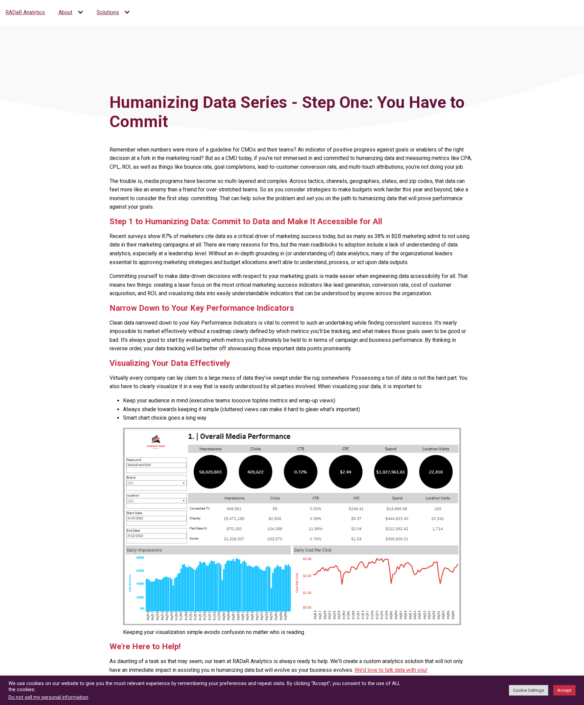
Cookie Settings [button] (528, 690)
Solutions (108, 12)
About (65, 12)
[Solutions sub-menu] (128, 12)
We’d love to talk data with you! (391, 670)
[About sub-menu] (82, 12)
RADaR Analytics (25, 12)
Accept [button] (564, 690)
